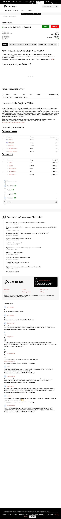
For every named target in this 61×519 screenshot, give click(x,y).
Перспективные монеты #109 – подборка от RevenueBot (23, 267)
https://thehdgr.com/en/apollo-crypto (13, 122)
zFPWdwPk (10, 307)
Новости (14, 1)
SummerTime (11, 405)
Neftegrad (8, 240)
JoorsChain (12, 171)
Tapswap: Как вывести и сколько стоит (18, 257)
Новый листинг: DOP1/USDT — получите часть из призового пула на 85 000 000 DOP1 (31, 227)
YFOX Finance (12, 148)
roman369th (9, 224)
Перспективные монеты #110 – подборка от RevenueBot (23, 248)
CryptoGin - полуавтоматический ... (14, 346)
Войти (48, 2)
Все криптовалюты (11, 10)
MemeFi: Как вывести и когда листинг (18, 262)
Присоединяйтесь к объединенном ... (14, 311)
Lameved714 (11, 376)
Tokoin (10, 139)
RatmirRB (8, 244)
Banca (11, 165)
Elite (10, 162)
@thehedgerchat (44, 280)
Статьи (21, 1)
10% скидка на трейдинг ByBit (31, 14)
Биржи (30, 10)
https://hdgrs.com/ (9, 361)
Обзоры (31, 3)
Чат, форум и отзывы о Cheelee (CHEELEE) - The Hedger (19, 329)
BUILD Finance (12, 151)
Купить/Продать (23, 44)
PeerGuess (12, 174)
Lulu (8, 366)
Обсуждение (42, 44)
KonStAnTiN (10, 323)
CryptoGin (10, 336)
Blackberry (10, 386)
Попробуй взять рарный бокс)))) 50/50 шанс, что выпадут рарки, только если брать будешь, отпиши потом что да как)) (28, 370)
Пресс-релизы (29, 1)
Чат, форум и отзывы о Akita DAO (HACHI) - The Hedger (19, 319)
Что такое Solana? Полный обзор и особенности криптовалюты (26, 222)
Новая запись (39, 2)
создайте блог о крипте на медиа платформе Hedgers (21, 359)
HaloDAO (11, 145)
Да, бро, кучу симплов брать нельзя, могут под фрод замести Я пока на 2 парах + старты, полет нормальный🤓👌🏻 (30, 399)
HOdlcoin (11, 142)
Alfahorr (9, 396)
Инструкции (7, 3)
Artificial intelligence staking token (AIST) (18, 238)
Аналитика (6, 1)
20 (4, 309)
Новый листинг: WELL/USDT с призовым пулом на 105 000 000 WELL (27, 233)
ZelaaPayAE (12, 168)
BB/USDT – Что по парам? (14, 243)
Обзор (5, 44)
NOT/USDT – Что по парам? (14, 252)
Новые (23, 10)
